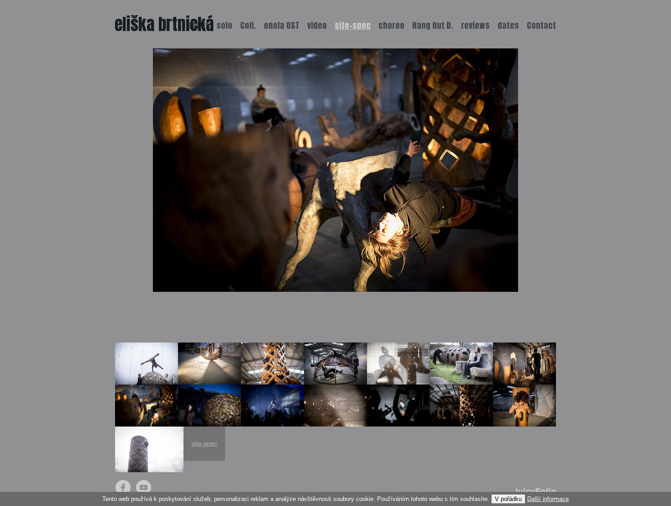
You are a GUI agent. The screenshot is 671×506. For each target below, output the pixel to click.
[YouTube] (144, 487)
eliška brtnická (164, 24)
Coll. (248, 25)
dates (508, 25)
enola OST (281, 25)
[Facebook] (123, 487)
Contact (541, 25)
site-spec (204, 443)
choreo (391, 25)
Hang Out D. (432, 25)
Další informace (548, 498)
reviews (475, 25)
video (317, 25)
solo (224, 25)
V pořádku (508, 498)
